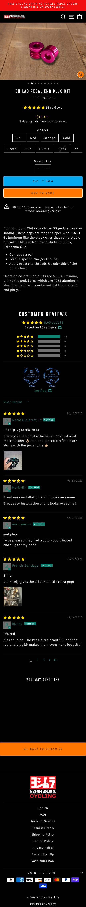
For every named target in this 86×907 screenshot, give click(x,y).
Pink (19, 138)
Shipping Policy (43, 834)
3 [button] (44, 660)
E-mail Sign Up (43, 854)
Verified (40, 390)
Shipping (26, 121)
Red (33, 138)
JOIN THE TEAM (42, 872)
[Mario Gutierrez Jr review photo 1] (13, 460)
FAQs (43, 814)
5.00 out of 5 (54, 322)
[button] (35, 107)
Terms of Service (43, 821)
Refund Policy (43, 841)
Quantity (43, 161)
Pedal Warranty (42, 828)
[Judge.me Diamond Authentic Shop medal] (31, 376)
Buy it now (43, 181)
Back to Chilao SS (46, 748)
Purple (44, 149)
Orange (49, 138)
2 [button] (37, 660)
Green (12, 149)
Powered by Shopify (43, 903)
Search (43, 808)
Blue (28, 149)
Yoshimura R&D (43, 861)
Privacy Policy (43, 848)
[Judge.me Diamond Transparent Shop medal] (51, 376)
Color (43, 130)
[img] (14, 413)
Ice (76, 149)
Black (61, 149)
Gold (66, 138)
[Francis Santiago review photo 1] (13, 596)
